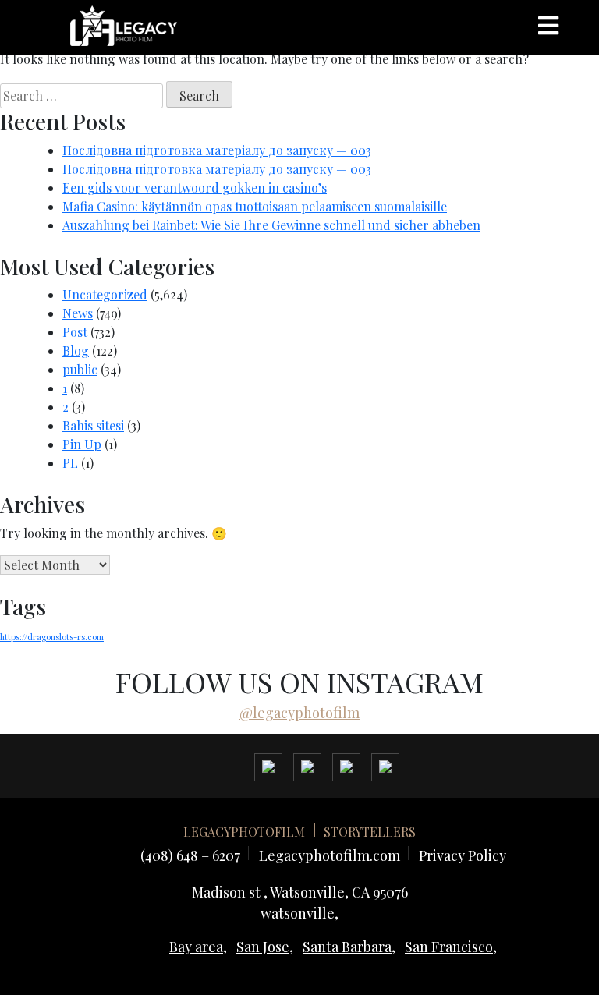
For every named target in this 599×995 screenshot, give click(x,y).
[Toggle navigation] (548, 25)
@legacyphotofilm (299, 712)
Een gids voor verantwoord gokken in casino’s (194, 187)
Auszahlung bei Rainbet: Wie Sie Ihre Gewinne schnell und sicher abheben (271, 225)
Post (74, 332)
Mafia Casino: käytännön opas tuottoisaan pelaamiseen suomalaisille (254, 206)
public (79, 369)
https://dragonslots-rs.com (52, 637)
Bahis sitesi (93, 425)
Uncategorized (104, 294)
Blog (75, 350)
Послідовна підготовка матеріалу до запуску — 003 (216, 150)
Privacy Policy (462, 855)
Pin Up (81, 444)
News (77, 313)
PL (70, 463)
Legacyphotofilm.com (329, 855)
